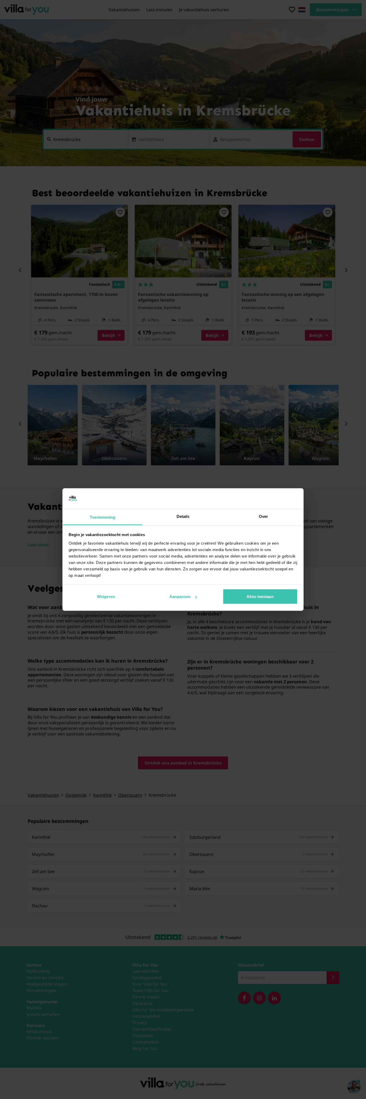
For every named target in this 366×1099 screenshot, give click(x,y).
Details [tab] (183, 516)
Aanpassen (180, 596)
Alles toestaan (260, 596)
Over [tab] (263, 516)
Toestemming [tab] (102, 517)
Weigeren (106, 596)
